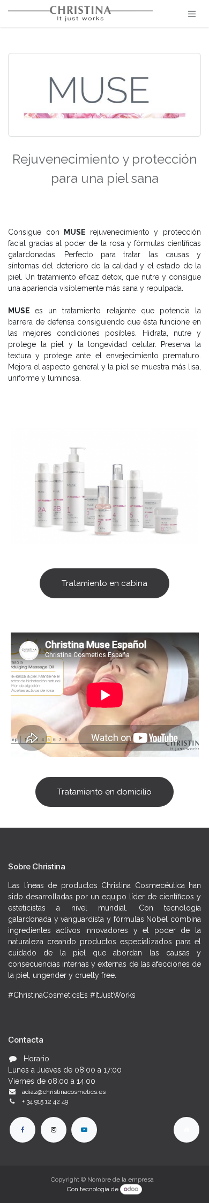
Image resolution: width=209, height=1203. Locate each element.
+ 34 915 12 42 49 (45, 1101)
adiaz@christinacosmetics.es (64, 1092)
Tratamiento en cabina (104, 583)
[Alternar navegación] (192, 13)
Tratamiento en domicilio (104, 792)
